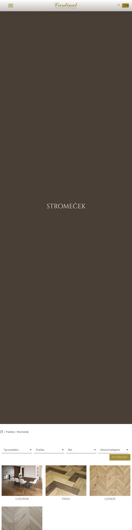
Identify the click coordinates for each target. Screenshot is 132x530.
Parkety (10, 431)
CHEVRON (22, 499)
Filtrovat (120, 457)
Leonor (109, 499)
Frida (66, 499)
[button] (11, 6)
